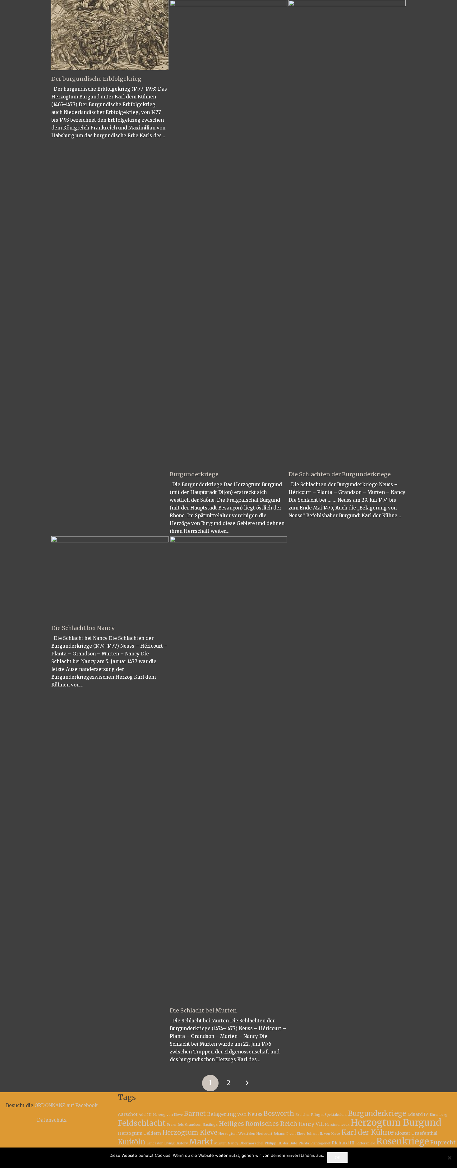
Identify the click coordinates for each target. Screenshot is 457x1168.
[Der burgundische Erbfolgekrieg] (109, 35)
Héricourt (264, 1134)
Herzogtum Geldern (139, 1133)
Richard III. (343, 1143)
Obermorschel (251, 1143)
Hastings (210, 1125)
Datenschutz (52, 1120)
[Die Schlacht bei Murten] (228, 769)
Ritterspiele (366, 1143)
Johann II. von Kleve (323, 1134)
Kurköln (131, 1142)
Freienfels (175, 1125)
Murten (220, 1143)
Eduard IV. (417, 1114)
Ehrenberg (439, 1115)
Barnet (195, 1114)
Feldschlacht (142, 1123)
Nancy (233, 1143)
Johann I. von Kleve (290, 1134)
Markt (201, 1142)
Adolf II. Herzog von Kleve (161, 1115)
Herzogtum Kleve (189, 1133)
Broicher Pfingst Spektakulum (321, 1115)
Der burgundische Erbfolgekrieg (96, 78)
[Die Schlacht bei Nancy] (109, 577)
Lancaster (154, 1143)
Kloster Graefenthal (416, 1133)
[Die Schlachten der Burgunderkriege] (347, 233)
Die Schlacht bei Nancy (82, 628)
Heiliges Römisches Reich (258, 1123)
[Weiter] (246, 1083)
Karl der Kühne (367, 1132)
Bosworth (279, 1114)
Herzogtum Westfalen (237, 1134)
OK (337, 1157)
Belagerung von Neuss (234, 1114)
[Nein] (449, 1158)
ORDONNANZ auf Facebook (66, 1105)
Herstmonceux (337, 1125)
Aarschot (127, 1114)
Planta (303, 1143)
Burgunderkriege (194, 474)
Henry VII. (311, 1124)
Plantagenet (320, 1143)
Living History (176, 1143)
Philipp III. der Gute (281, 1143)
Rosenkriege (402, 1141)
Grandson (193, 1125)
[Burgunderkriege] (228, 233)
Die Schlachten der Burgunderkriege (340, 474)
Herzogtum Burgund (396, 1122)
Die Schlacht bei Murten (203, 1010)
